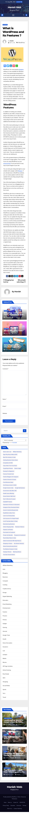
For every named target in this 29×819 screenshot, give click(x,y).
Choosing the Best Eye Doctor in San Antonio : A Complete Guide (14, 755)
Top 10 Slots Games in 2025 (13, 738)
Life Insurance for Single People (11, 518)
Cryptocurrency (7, 588)
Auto (4, 569)
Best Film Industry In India (9, 457)
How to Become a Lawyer (9, 499)
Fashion (5, 612)
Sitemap (24, 805)
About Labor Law (7, 451)
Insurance (5, 646)
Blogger (20, 171)
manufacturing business (8, 524)
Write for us (9, 808)
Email (4, 406)
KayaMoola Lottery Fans (9, 512)
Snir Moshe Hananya (19, 543)
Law (4, 650)
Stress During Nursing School (10, 546)
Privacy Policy (6, 805)
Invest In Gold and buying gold (10, 510)
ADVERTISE (22, 802)
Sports (4, 689)
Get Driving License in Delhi (9, 485)
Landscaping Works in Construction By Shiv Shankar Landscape (13, 722)
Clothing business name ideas (10, 460)
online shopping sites (8, 526)
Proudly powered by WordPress (10, 796)
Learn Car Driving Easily (9, 515)
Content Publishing (18, 808)
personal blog (7, 163)
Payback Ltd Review (8, 529)
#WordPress (21, 42)
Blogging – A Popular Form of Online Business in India (14, 314)
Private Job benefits (8, 535)
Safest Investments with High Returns (12, 540)
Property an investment (19, 535)
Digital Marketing (7, 596)
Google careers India (8, 487)
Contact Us (15, 802)
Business (5, 577)
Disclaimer (13, 805)
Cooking (5, 584)
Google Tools (6, 635)
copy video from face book (10, 465)
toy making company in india (10, 549)
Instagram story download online (11, 507)
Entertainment (6, 608)
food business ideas (8, 482)
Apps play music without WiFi (10, 454)
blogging (21, 69)
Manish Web (14, 7)
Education (5, 600)
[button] (23, 15)
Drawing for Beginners (8, 471)
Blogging (5, 24)
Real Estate (6, 674)
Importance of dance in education (11, 504)
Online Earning (7, 670)
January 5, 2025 (9, 757)
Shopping (5, 681)
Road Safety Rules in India (9, 538)
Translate (14, 442)
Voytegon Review (7, 551)
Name (5, 399)
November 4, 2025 (10, 724)
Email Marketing (7, 604)
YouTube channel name (9, 554)
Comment (5, 368)
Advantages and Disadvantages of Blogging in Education (13, 347)
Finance (5, 615)
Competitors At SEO (8, 462)
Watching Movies (17, 551)
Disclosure (19, 805)
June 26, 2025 (9, 741)
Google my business (20, 487)
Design (5, 592)
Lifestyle (5, 654)
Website (5, 413)
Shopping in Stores (7, 543)
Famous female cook (8, 474)
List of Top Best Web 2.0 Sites (10, 521)
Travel (4, 697)
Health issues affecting (8, 493)
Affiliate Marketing (17, 451)
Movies (5, 662)
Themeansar (14, 798)
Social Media (6, 685)
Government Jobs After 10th (9, 490)
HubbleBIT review (7, 501)
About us (10, 802)
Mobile (4, 658)
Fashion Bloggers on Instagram (10, 476)
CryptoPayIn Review (8, 468)
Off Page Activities (8, 666)
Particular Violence (19, 526)
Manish (12, 40)
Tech (4, 693)
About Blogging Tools (13, 331)
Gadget (5, 623)
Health (4, 639)
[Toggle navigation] (13, 15)
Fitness (5, 619)
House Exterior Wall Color (9, 496)
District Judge (17, 468)
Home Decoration (7, 643)
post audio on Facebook (9, 532)
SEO (4, 677)
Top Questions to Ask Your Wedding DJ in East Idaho (14, 772)
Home (5, 802)
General (5, 631)
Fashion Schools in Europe (9, 479)
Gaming (5, 627)
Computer (5, 581)
